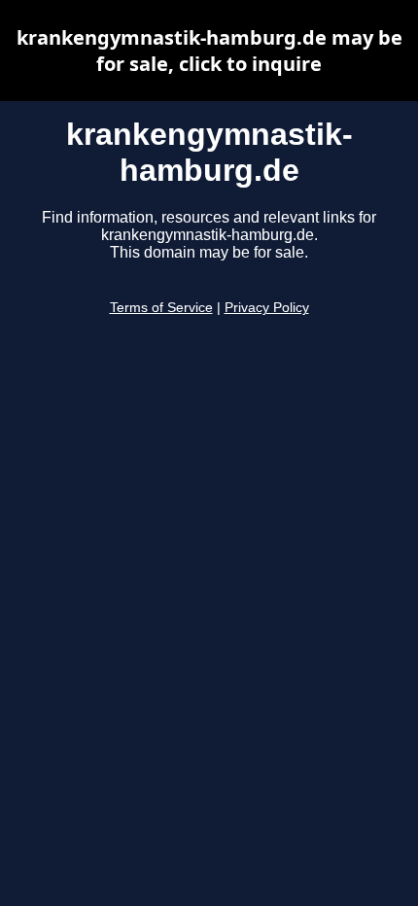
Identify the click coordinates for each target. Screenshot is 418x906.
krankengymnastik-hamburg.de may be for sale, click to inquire (209, 50)
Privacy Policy (267, 307)
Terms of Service (161, 307)
